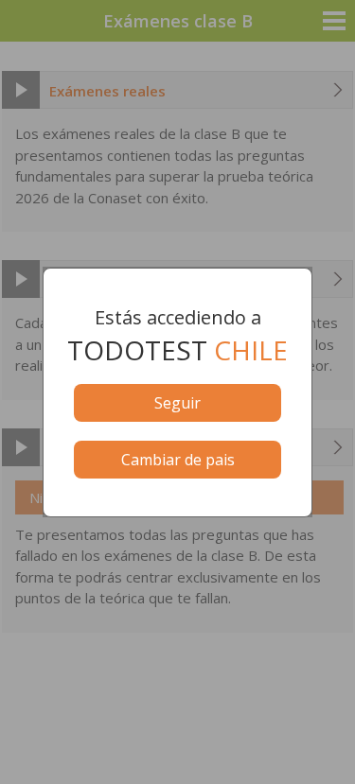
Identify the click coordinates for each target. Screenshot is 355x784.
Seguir (177, 402)
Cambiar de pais (178, 459)
